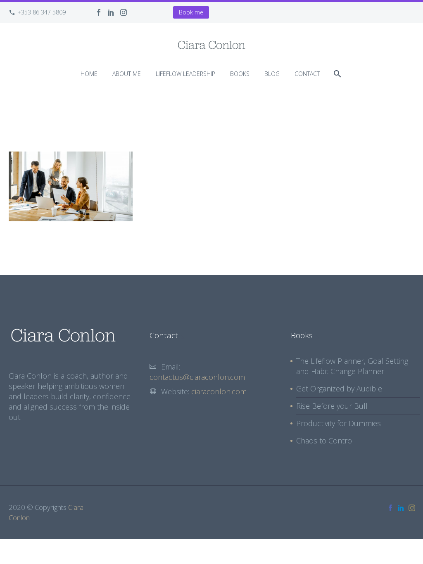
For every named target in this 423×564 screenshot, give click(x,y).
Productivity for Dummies (338, 423)
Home (89, 74)
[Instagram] (123, 12)
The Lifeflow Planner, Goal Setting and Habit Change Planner (352, 366)
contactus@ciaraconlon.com (197, 377)
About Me (126, 74)
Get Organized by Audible (339, 388)
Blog (272, 74)
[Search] (336, 74)
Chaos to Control (325, 441)
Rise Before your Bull (332, 406)
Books (240, 74)
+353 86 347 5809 (41, 12)
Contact (307, 74)
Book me (191, 12)
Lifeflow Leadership (185, 74)
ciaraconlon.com (219, 391)
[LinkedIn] (111, 12)
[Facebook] (99, 12)
